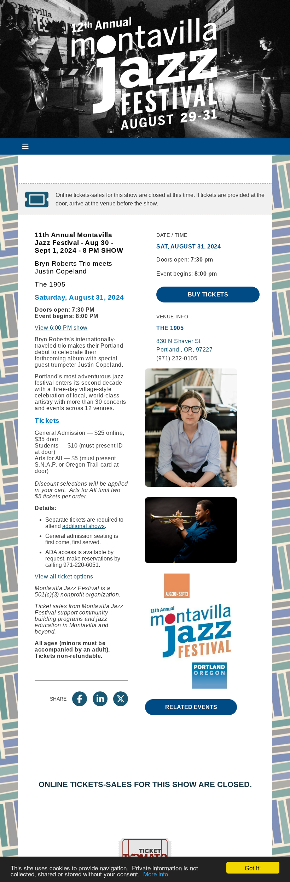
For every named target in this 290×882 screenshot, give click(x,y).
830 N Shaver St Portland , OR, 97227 (184, 345)
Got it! (253, 867)
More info (155, 873)
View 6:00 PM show (61, 328)
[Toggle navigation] (25, 146)
